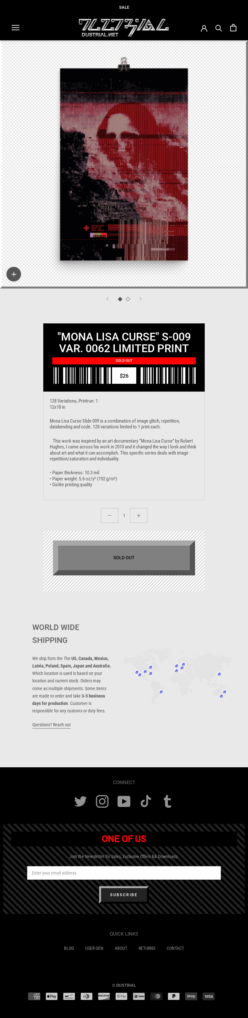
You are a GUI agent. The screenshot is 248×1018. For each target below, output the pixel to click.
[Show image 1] (120, 299)
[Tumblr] (167, 801)
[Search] (218, 27)
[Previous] (107, 298)
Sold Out (124, 557)
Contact (175, 948)
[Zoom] (13, 274)
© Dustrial (124, 985)
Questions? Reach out (51, 724)
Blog (69, 948)
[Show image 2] (128, 299)
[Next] (140, 298)
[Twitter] (80, 801)
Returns (147, 948)
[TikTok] (146, 801)
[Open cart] (233, 27)
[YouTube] (124, 801)
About (121, 948)
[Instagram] (102, 801)
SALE (124, 7)
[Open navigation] (15, 27)
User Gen (94, 948)
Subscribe (124, 895)
